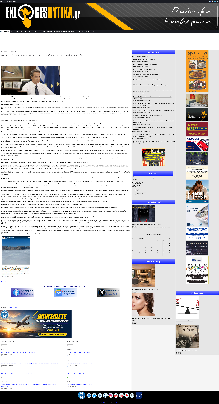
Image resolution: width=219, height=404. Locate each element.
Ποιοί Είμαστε (108, 402)
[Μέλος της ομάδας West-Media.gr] (210, 1)
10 (132, 247)
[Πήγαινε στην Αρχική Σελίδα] (94, 395)
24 (132, 252)
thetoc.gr (3, 281)
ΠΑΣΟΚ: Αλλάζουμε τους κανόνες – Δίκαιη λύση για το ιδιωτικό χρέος (18, 352)
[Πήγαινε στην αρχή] (88, 395)
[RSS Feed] (212, 1)
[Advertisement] (109, 41)
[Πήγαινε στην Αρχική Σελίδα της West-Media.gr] (81, 395)
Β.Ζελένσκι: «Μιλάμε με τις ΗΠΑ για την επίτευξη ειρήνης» (148, 115)
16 (169, 247)
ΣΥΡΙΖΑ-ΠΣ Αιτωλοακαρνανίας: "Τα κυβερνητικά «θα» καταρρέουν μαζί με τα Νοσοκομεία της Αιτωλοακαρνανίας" (30, 363)
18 (139, 250)
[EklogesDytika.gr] (109, 16)
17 (132, 250)
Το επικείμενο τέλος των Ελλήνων (184, 320)
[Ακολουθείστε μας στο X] (105, 395)
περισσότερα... (135, 229)
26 (145, 252)
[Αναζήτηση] (218, 1)
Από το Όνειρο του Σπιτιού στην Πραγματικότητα (79, 363)
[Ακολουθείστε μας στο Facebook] (215, 1)
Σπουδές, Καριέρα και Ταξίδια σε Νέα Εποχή (78, 352)
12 (145, 247)
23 (169, 250)
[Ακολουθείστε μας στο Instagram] (110, 395)
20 (151, 250)
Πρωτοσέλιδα (128, 402)
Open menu (135, 176)
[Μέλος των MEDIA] (138, 395)
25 (139, 252)
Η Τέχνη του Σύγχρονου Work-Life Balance (78, 373)
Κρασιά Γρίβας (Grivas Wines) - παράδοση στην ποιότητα (146, 224)
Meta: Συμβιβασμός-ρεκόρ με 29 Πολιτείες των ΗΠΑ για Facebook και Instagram (153, 110)
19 (145, 250)
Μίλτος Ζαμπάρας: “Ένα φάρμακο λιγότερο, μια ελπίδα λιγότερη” (17, 373)
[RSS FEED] (126, 395)
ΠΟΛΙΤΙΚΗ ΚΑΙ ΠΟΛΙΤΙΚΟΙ (11, 307)
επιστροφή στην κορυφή (6, 308)
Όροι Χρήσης (101, 402)
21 (157, 250)
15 (163, 247)
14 (157, 247)
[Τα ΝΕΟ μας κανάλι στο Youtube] (121, 395)
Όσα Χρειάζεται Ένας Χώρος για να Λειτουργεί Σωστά (147, 79)
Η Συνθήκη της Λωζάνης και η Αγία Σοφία (186, 350)
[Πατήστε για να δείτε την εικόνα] (30, 80)
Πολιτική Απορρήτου (92, 402)
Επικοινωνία (122, 402)
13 (151, 247)
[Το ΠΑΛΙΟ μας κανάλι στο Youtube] (115, 395)
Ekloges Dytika (115, 402)
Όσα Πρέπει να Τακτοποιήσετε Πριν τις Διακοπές (79, 384)
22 (163, 250)
